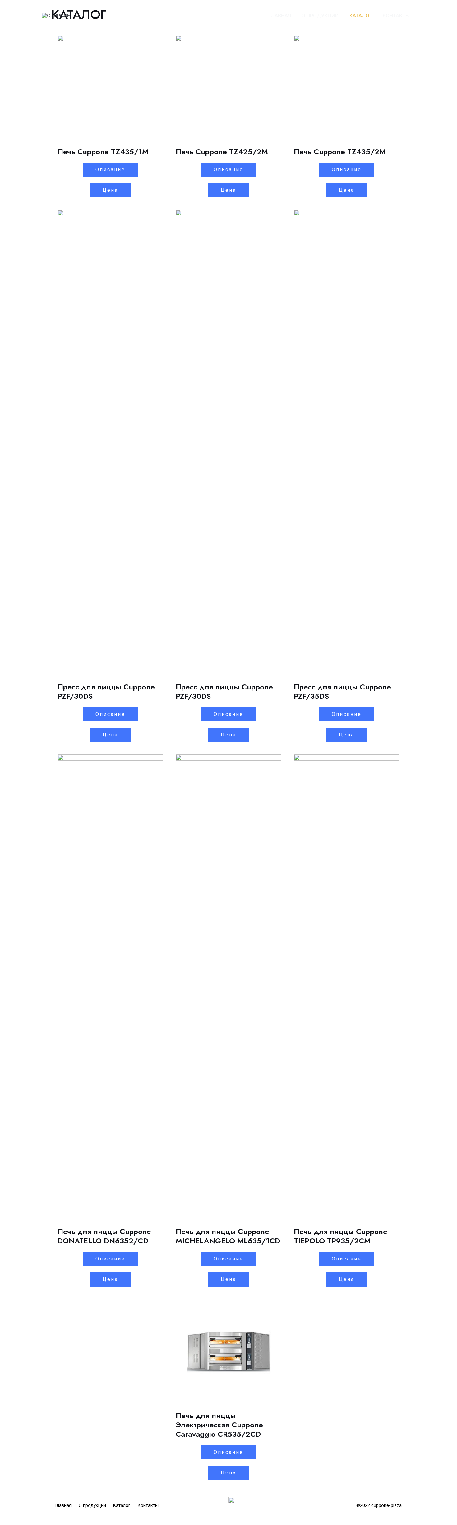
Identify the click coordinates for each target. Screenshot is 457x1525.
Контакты (396, 15)
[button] (110, 170)
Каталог (360, 15)
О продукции (320, 15)
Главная (279, 15)
